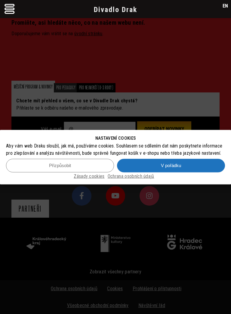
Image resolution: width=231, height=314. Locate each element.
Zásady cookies (89, 176)
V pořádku (171, 165)
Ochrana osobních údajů (131, 176)
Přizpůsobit (60, 165)
